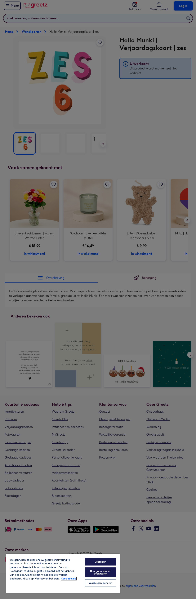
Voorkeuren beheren (100, 583)
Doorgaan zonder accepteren (100, 572)
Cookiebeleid (68, 578)
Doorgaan (100, 561)
